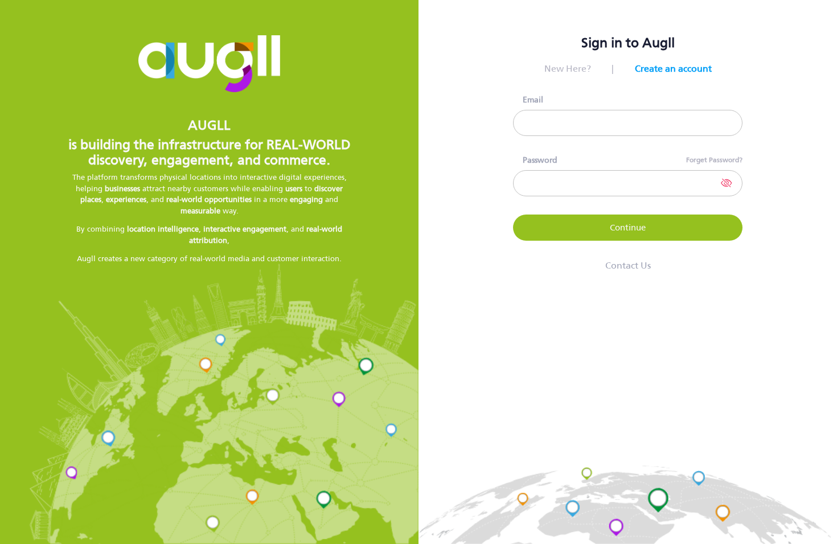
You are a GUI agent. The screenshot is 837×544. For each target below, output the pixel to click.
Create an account (673, 68)
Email (533, 100)
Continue (628, 227)
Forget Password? (714, 160)
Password (540, 160)
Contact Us (628, 266)
